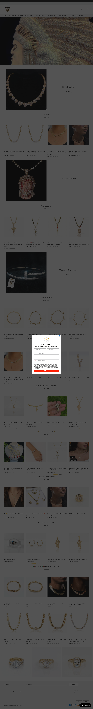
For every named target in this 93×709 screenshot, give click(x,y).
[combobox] (36, 361)
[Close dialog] (59, 336)
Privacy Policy (37, 368)
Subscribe (46, 370)
